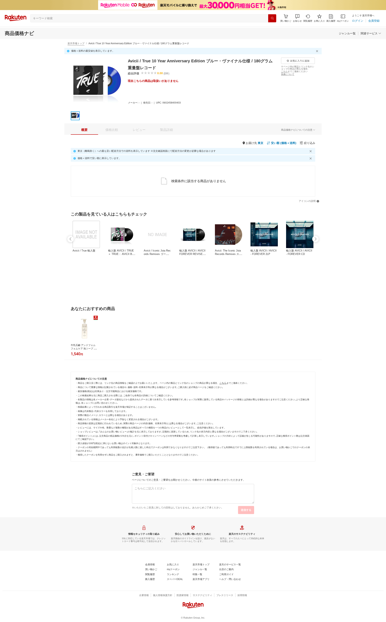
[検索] (272, 18)
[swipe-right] (315, 239)
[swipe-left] (70, 239)
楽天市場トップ (76, 43)
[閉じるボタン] (318, 51)
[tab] (84, 130)
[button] (297, 18)
